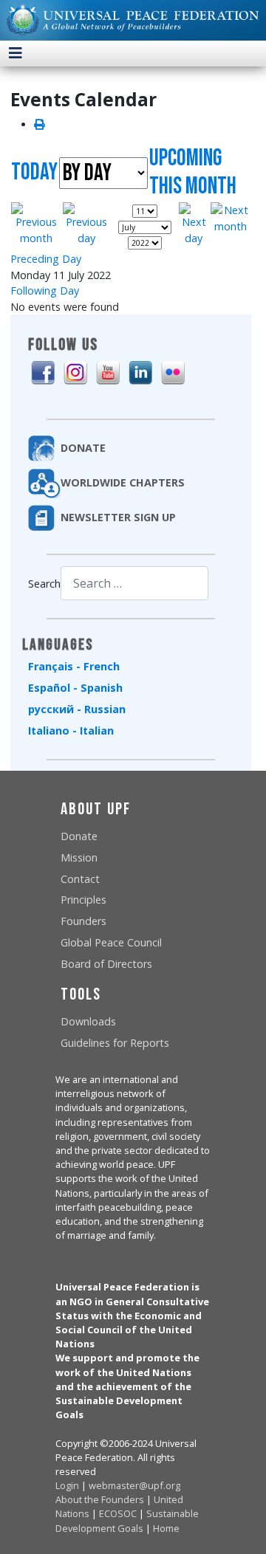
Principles (83, 900)
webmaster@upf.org (134, 1485)
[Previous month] (36, 223)
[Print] (39, 124)
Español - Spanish (75, 688)
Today (34, 172)
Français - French (74, 666)
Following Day (44, 290)
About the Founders (99, 1499)
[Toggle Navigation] (15, 53)
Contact (80, 879)
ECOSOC (118, 1513)
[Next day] (194, 223)
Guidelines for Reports (115, 1043)
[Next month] (230, 217)
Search (44, 584)
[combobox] (134, 582)
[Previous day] (86, 223)
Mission (79, 857)
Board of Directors (106, 964)
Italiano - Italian (71, 730)
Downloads (88, 1021)
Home (166, 1528)
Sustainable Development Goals (127, 1520)
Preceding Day (45, 259)
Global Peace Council (111, 942)
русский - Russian (77, 709)
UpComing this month (192, 172)
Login (67, 1485)
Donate (79, 836)
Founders (83, 921)
